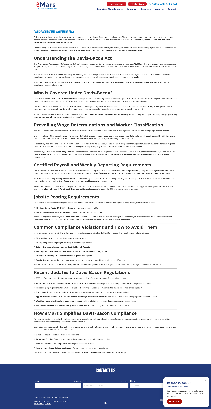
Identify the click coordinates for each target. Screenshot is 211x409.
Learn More (174, 401)
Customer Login (116, 4)
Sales (48, 401)
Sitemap (48, 403)
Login (54, 401)
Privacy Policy (39, 403)
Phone (133, 381)
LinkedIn (105, 402)
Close (205, 380)
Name (37, 381)
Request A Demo (63, 401)
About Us (37, 401)
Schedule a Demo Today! (116, 352)
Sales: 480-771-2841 (164, 4)
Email (85, 381)
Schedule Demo (137, 4)
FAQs (43, 401)
